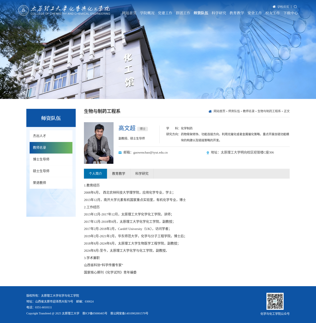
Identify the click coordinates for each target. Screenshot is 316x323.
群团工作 (183, 12)
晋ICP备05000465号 (94, 313)
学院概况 (147, 12)
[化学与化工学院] (64, 10)
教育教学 (237, 12)
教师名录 (249, 111)
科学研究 (219, 12)
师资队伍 (201, 12)
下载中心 (290, 12)
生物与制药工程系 (269, 111)
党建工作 (165, 12)
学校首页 (283, 6)
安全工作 (254, 12)
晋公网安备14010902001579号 (129, 313)
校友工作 (272, 12)
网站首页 (129, 12)
